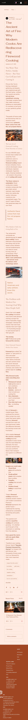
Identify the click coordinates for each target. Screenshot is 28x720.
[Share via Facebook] (6, 587)
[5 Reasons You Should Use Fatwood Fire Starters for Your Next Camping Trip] (14, 607)
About (18, 659)
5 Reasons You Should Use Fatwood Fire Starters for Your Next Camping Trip (14, 616)
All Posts (6, 9)
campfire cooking (11, 572)
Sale (18, 657)
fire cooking (9, 569)
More (13, 9)
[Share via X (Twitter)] (10, 587)
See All (20, 598)
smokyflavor (9, 575)
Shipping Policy (9, 670)
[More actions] (21, 18)
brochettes (9, 566)
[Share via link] (17, 587)
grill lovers (16, 566)
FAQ (7, 674)
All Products (20, 652)
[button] (21, 3)
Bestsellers (19, 654)
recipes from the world (12, 563)
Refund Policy (9, 668)
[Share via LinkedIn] (13, 587)
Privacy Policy (9, 666)
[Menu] (25, 2)
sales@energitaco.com (8, 709)
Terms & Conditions (10, 664)
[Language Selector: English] (17, 3)
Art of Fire (8, 582)
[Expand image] (8, 460)
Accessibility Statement (11, 672)
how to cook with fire (12, 578)
